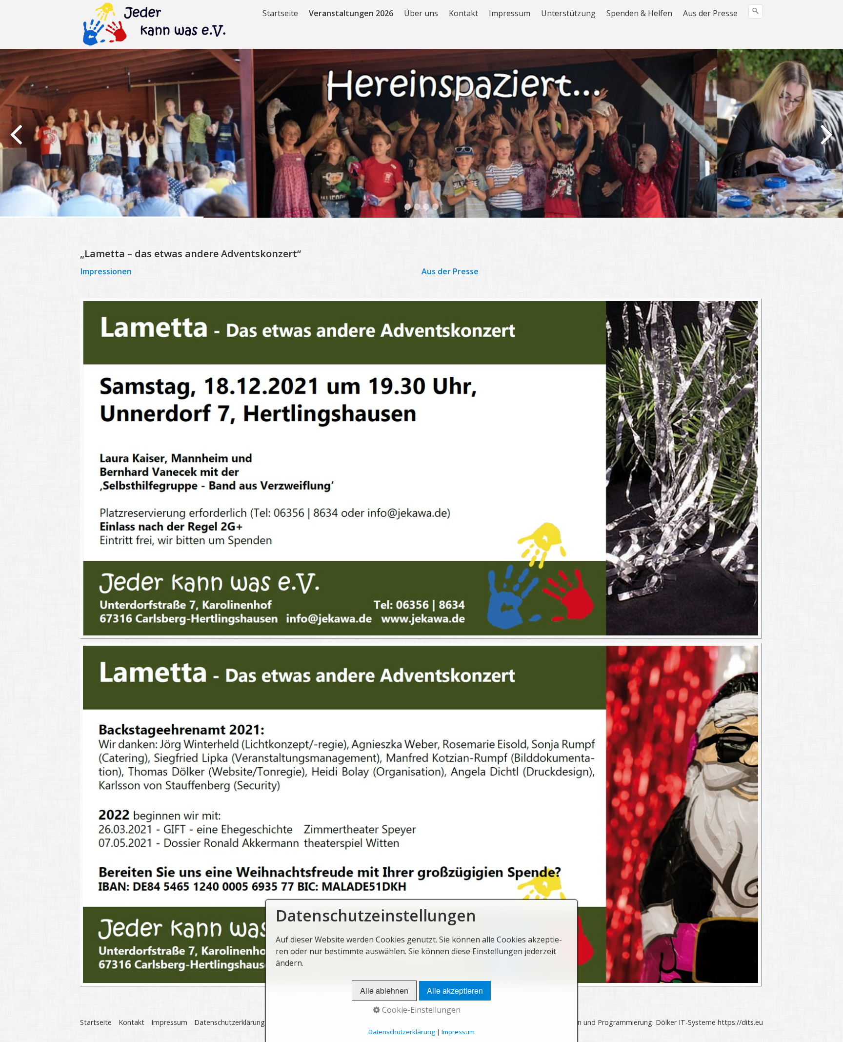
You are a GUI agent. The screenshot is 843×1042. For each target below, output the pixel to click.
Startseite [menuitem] (280, 13)
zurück (17, 140)
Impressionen (110, 271)
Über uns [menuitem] (421, 13)
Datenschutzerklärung (229, 1022)
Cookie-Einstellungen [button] (420, 1009)
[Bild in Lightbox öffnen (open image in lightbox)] (420, 468)
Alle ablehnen (384, 990)
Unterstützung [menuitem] (568, 13)
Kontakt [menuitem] (463, 13)
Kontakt (131, 1022)
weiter (826, 140)
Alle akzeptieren (455, 990)
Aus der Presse (450, 271)
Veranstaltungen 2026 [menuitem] (351, 13)
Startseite (96, 1022)
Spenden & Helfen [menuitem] (639, 13)
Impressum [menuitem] (509, 13)
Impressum (169, 1022)
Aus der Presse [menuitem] (710, 13)
